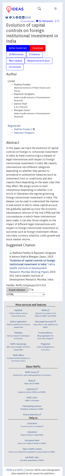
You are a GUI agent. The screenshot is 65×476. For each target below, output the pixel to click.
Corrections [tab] (15, 67)
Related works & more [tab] (38, 60)
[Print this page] (29, 17)
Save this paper (29, 21)
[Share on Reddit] (20, 17)
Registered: (14, 125)
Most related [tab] (15, 60)
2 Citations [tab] (34, 54)
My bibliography (45, 21)
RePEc (20, 470)
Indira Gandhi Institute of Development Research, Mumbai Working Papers (32, 268)
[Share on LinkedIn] (23, 17)
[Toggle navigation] (39, 9)
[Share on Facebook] (17, 17)
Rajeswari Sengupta (24, 132)
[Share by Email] (26, 17)
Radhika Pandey (22, 129)
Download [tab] (37, 48)
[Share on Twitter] (13, 17)
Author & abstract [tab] (18, 48)
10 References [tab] (16, 54)
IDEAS (9, 470)
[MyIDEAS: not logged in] (56, 21)
